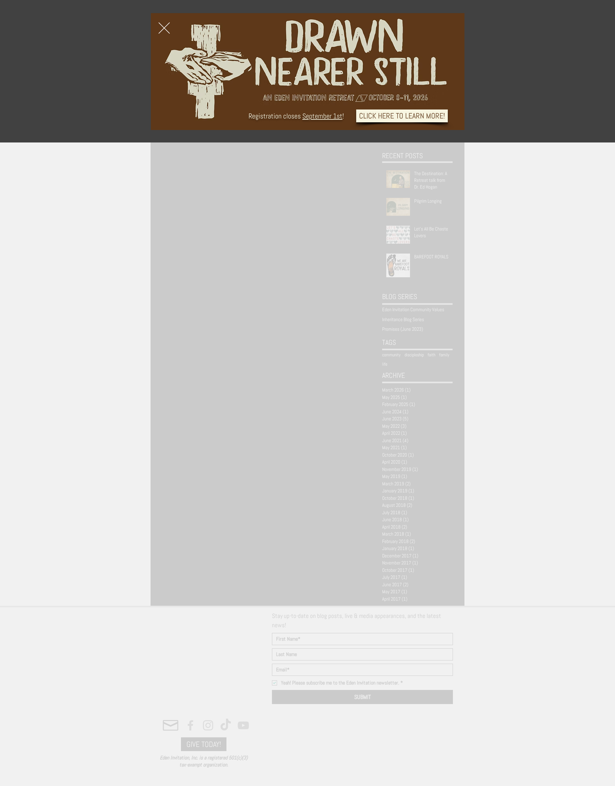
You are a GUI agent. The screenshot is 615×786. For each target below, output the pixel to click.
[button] (164, 28)
